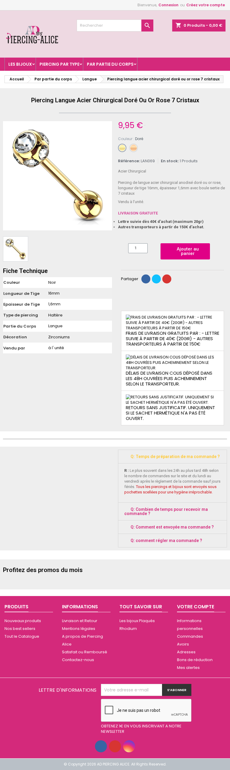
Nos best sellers (19, 628)
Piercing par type (59, 64)
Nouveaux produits (22, 621)
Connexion (168, 4)
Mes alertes (188, 667)
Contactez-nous (78, 660)
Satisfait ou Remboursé (84, 652)
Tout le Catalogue (21, 636)
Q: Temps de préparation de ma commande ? (175, 456)
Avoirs (183, 644)
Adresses (186, 652)
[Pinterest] (166, 278)
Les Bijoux (20, 64)
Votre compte (195, 606)
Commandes (190, 636)
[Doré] (122, 148)
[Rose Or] (133, 148)
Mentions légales (78, 628)
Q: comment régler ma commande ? (166, 540)
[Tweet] (156, 278)
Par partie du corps (110, 64)
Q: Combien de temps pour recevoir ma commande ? (166, 511)
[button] (8, 176)
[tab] (172, 456)
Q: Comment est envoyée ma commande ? (172, 527)
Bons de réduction (195, 660)
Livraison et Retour (79, 621)
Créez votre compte (205, 4)
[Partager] (145, 278)
